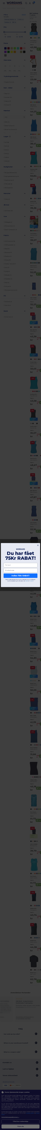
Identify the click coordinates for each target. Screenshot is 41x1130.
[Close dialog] (38, 545)
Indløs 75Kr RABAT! (20, 576)
